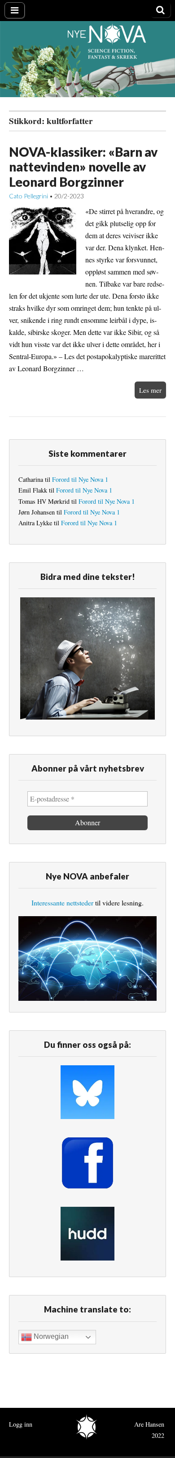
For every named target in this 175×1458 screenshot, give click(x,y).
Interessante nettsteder (62, 902)
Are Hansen (149, 1424)
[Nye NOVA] (87, 59)
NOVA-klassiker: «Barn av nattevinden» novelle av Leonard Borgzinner (83, 166)
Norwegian (50, 1337)
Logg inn (20, 1424)
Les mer (150, 390)
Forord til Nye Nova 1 (80, 479)
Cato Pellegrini (28, 196)
